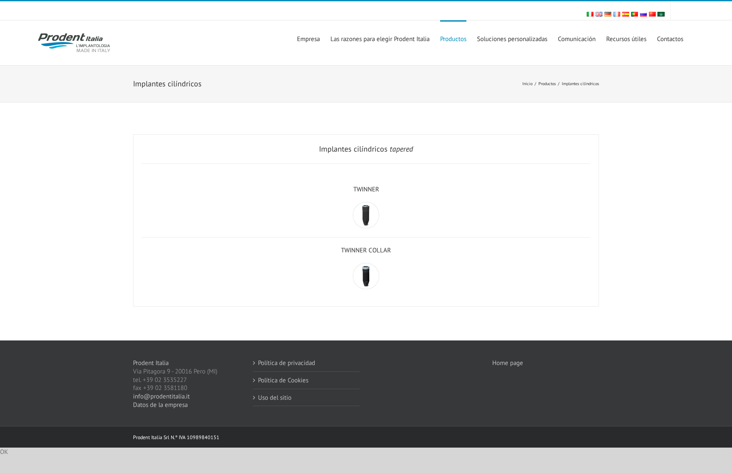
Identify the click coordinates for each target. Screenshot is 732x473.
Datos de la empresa (160, 405)
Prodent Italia (151, 363)
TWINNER (366, 189)
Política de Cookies (283, 380)
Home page (508, 363)
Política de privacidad (286, 363)
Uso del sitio (274, 397)
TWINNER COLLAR (366, 250)
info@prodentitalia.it (161, 396)
